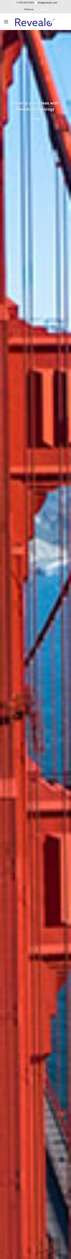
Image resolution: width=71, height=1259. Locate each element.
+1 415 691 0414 (25, 2)
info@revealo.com (47, 2)
